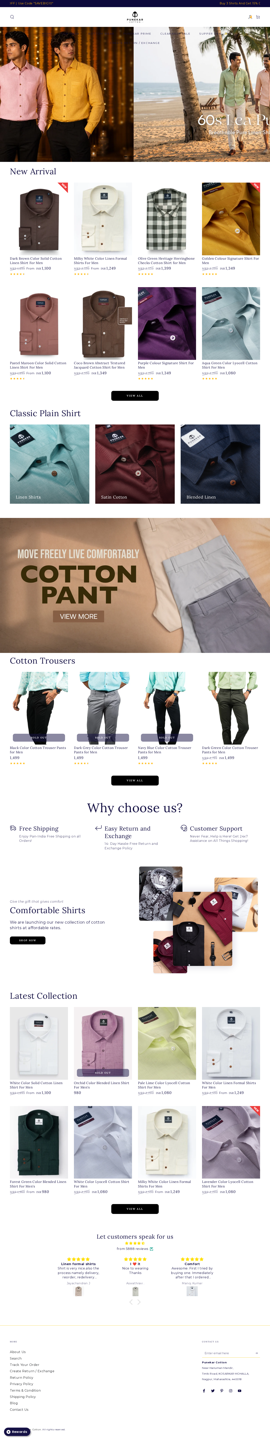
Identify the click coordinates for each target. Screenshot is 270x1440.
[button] (12, 17)
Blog (14, 1403)
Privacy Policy (21, 1384)
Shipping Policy (23, 1397)
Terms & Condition (25, 1390)
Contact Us (19, 1410)
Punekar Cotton (31, 1429)
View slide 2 (141, 154)
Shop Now (27, 940)
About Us (18, 1352)
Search (16, 1358)
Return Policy (21, 1378)
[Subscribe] (258, 1353)
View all (135, 395)
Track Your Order (25, 1365)
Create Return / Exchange (32, 1371)
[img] (135, 1243)
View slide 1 (129, 154)
